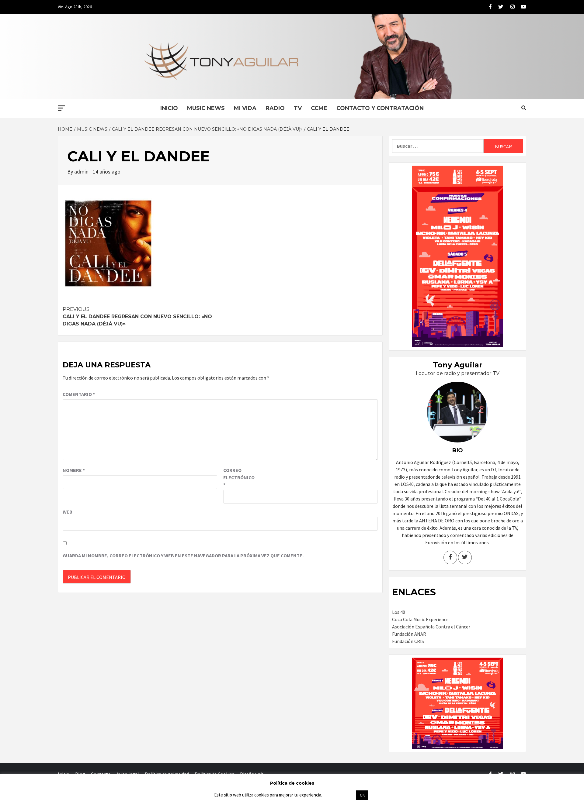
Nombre (74, 470)
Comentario (79, 394)
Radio (275, 108)
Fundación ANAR (409, 634)
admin (82, 171)
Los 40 (398, 612)
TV (298, 108)
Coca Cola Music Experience (420, 619)
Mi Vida (245, 108)
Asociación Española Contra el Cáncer (431, 627)
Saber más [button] (339, 795)
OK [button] (362, 795)
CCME (319, 108)
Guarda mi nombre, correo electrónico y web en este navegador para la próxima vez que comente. (183, 555)
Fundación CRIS (408, 641)
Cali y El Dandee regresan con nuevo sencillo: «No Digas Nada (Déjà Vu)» (137, 316)
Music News (206, 108)
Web (67, 512)
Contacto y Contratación (380, 108)
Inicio (169, 108)
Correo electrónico (238, 477)
